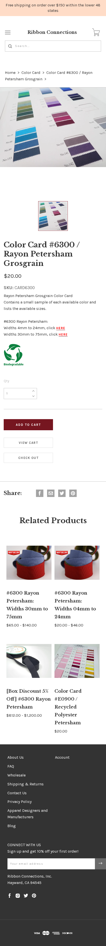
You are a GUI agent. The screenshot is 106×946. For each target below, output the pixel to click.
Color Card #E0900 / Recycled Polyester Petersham (68, 707)
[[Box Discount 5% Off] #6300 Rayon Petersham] (29, 661)
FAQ (10, 766)
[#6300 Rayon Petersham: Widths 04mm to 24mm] (77, 562)
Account (62, 757)
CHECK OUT (28, 458)
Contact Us (17, 793)
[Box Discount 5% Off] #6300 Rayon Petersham (28, 699)
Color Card (30, 72)
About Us (15, 757)
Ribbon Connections (52, 32)
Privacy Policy (19, 801)
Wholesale (16, 775)
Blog (11, 825)
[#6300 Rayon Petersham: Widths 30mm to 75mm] (29, 562)
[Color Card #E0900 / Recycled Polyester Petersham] (77, 661)
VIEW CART (28, 443)
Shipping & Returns (25, 784)
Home (10, 72)
